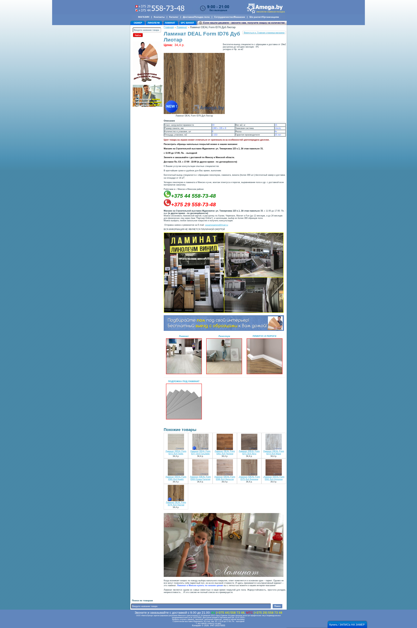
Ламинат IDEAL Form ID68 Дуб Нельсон (224, 478)
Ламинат (182, 27)
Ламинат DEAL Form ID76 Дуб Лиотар (176, 503)
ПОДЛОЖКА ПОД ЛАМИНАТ (184, 381)
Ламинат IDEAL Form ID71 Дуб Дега (249, 452)
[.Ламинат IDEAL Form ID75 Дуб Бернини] (249, 467)
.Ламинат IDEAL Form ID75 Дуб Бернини (249, 478)
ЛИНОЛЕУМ (154, 23)
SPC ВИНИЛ (187, 22)
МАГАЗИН (143, 17)
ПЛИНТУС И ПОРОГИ (264, 336)
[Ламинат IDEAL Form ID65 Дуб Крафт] (176, 467)
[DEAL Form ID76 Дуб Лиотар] (194, 113)
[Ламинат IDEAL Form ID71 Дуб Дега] (249, 442)
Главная (169, 27)
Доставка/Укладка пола (196, 17)
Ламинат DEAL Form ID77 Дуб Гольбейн (200, 452)
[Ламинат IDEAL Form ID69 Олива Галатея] (200, 467)
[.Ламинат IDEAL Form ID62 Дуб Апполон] (273, 467)
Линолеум (224, 336)
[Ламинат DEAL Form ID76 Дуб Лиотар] (176, 493)
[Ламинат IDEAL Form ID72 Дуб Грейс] (176, 442)
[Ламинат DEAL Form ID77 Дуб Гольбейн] (200, 442)
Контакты (159, 17)
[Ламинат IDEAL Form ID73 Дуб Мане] (273, 442)
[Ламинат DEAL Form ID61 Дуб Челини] (225, 442)
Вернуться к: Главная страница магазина (264, 32)
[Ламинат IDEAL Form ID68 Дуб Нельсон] (225, 467)
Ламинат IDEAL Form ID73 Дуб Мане (273, 452)
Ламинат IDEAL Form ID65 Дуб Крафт (175, 478)
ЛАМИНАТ (170, 23)
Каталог (173, 17)
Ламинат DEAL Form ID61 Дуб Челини (225, 452)
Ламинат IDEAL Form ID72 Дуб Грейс (175, 452)
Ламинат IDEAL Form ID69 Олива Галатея (200, 478)
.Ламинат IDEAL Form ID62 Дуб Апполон (273, 478)
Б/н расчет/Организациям (264, 17)
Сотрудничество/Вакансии (229, 17)
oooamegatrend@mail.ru (216, 225)
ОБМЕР (138, 22)
